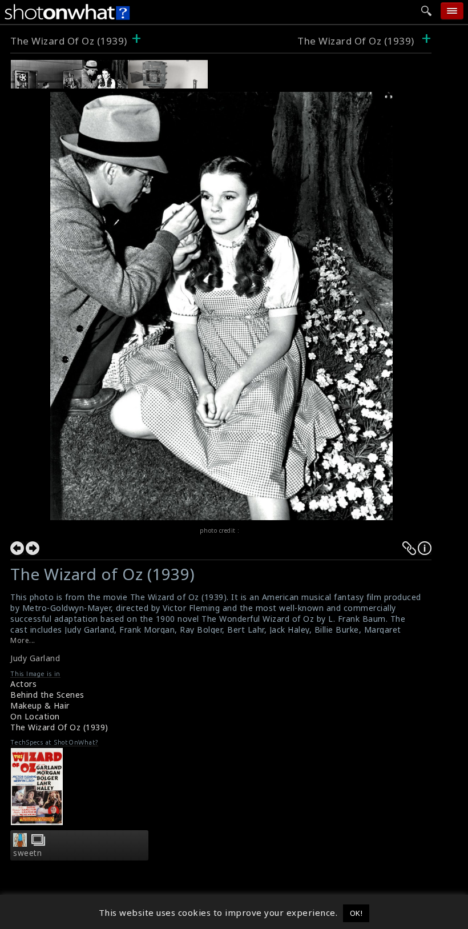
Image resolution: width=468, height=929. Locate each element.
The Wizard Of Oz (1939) (68, 40)
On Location (35, 716)
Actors (23, 683)
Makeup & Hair (40, 705)
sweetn (27, 853)
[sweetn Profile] (20, 843)
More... (22, 640)
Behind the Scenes (47, 694)
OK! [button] (356, 913)
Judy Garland (35, 658)
